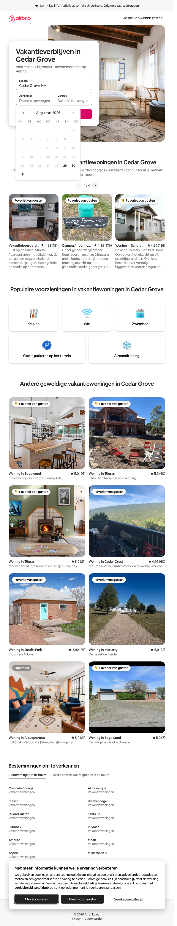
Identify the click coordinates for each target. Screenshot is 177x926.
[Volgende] (95, 185)
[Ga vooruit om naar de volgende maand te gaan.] (73, 113)
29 (65, 166)
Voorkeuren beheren (128, 899)
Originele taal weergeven (121, 6)
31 (22, 174)
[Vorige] (79, 185)
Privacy (76, 919)
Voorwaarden (94, 919)
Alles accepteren (36, 899)
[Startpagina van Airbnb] (20, 18)
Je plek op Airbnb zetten (143, 18)
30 (73, 166)
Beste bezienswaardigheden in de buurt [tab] (81, 775)
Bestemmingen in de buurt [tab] (27, 775)
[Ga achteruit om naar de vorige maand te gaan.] (23, 113)
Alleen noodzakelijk (82, 899)
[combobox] (54, 85)
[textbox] (35, 100)
